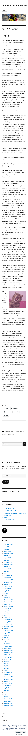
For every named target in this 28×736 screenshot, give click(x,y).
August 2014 (7, 659)
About (4, 717)
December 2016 (8, 599)
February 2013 (8, 699)
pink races (4, 434)
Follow (6, 481)
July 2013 (6, 688)
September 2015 (8, 630)
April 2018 (6, 573)
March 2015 (7, 644)
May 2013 (6, 692)
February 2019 (8, 562)
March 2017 (7, 595)
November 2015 (8, 626)
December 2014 (8, 650)
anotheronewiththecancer (14, 5)
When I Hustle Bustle (9, 519)
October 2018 (7, 566)
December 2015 (8, 624)
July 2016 (6, 610)
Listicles (6, 517)
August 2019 (7, 558)
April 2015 (6, 641)
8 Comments (11, 434)
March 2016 (7, 617)
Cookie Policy (8, 729)
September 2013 (8, 683)
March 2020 (7, 549)
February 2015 (8, 646)
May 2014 (6, 666)
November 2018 (8, 564)
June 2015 (6, 637)
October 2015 (7, 628)
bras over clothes (20, 433)
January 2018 (7, 577)
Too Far (6, 35)
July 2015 (6, 635)
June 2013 (6, 690)
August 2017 (7, 588)
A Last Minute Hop (9, 508)
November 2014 (8, 652)
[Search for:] (12, 444)
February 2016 (8, 619)
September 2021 (8, 544)
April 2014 (6, 668)
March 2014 (7, 670)
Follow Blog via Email (11, 462)
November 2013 (8, 679)
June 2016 (6, 613)
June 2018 (6, 571)
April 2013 (6, 694)
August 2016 (7, 608)
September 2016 (8, 606)
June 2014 (6, 663)
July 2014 (6, 661)
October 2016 (7, 604)
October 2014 (7, 655)
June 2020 (6, 547)
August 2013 (7, 685)
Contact (4, 720)
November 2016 (8, 602)
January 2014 (7, 674)
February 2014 (8, 672)
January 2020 (7, 551)
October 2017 (7, 584)
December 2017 (8, 580)
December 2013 (8, 677)
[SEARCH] (24, 444)
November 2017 (8, 582)
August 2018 (7, 569)
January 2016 (7, 622)
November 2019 (8, 553)
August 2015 (7, 633)
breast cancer (5, 433)
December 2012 (8, 703)
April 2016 (6, 615)
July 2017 (6, 591)
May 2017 (6, 593)
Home (3, 713)
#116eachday (13, 433)
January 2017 (7, 597)
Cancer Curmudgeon (9, 431)
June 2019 (6, 560)
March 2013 (7, 696)
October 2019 (7, 555)
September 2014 (8, 657)
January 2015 (7, 648)
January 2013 (7, 701)
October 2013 (7, 681)
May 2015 (6, 639)
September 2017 (8, 586)
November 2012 (8, 705)
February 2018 (8, 575)
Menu (4, 10)
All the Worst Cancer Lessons (12, 511)
